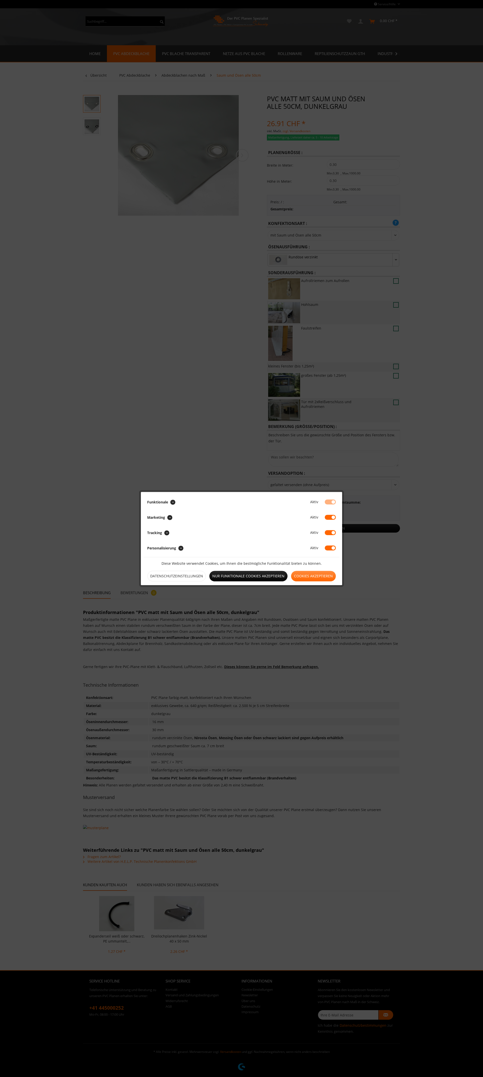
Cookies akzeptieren (313, 576)
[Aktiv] (330, 501)
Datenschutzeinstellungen (176, 576)
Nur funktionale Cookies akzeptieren (248, 576)
